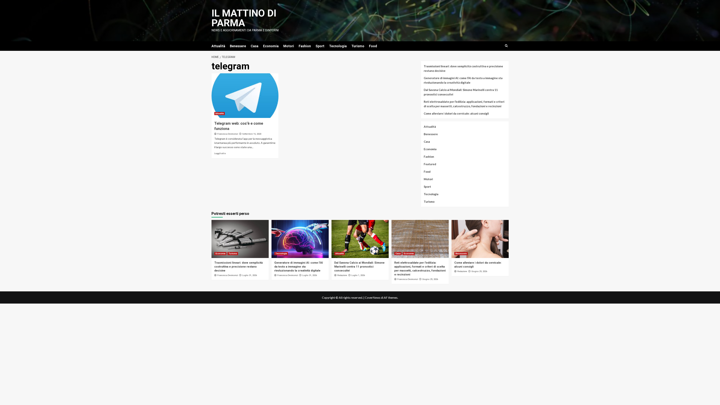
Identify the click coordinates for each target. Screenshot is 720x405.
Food (373, 46)
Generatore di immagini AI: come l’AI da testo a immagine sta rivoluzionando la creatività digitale (463, 80)
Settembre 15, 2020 (251, 134)
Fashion (305, 46)
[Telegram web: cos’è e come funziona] (245, 95)
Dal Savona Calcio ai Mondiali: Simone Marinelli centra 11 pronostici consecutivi (461, 92)
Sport (320, 46)
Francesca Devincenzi (227, 134)
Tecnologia (338, 46)
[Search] (506, 46)
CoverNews (372, 297)
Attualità (218, 46)
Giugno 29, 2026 (430, 279)
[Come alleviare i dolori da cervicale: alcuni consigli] (480, 239)
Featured (430, 164)
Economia (271, 46)
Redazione (342, 275)
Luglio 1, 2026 (358, 275)
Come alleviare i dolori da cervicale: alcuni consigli (456, 113)
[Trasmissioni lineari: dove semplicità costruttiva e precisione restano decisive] (240, 239)
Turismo (357, 46)
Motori (288, 46)
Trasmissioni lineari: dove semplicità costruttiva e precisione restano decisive (463, 68)
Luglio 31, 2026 (249, 275)
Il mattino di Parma (244, 18)
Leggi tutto (220, 153)
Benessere (238, 46)
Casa (254, 46)
